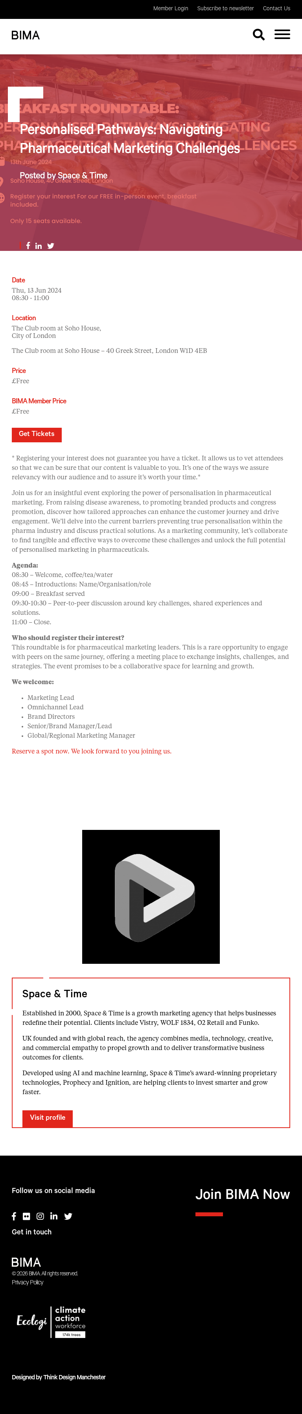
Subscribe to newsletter (225, 9)
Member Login (170, 9)
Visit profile (47, 1119)
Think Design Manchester (74, 1378)
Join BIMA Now (242, 1196)
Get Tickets (37, 435)
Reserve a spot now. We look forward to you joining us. (92, 752)
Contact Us (276, 9)
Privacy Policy (27, 1283)
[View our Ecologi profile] (151, 1323)
